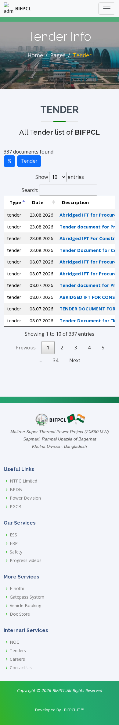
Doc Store (20, 614)
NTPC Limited (23, 481)
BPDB (16, 489)
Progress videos (25, 560)
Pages (58, 55)
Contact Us (21, 668)
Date (37, 202)
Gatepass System (27, 597)
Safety (16, 552)
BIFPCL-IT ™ (74, 710)
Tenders (18, 651)
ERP (14, 543)
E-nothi (17, 588)
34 (55, 360)
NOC (14, 642)
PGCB (15, 506)
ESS (13, 535)
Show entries (59, 177)
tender (29, 161)
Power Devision (25, 498)
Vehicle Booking (25, 605)
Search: (30, 190)
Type (15, 202)
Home (35, 55)
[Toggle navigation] (106, 8)
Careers (17, 659)
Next (74, 360)
